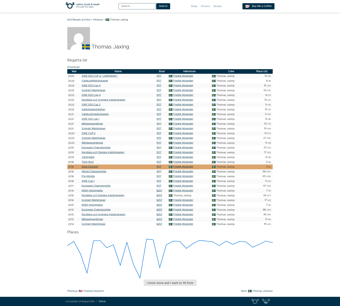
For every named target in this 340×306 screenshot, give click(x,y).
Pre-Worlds (88, 176)
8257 (159, 190)
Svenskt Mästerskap (93, 90)
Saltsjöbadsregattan (93, 109)
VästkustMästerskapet (95, 81)
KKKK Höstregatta (92, 190)
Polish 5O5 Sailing (267, 301)
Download (73, 67)
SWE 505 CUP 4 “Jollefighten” (100, 76)
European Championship (96, 147)
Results (218, 6)
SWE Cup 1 (88, 181)
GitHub (102, 301)
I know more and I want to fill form (170, 283)
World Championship (94, 171)
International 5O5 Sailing (256, 301)
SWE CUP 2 (88, 133)
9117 (159, 76)
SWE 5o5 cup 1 (90, 119)
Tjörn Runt (88, 162)
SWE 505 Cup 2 (91, 104)
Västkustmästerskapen (95, 114)
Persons (205, 6)
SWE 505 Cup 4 (91, 85)
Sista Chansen (90, 167)
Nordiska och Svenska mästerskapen (103, 100)
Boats (194, 6)
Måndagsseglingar (92, 124)
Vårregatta (88, 157)
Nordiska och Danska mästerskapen (103, 152)
